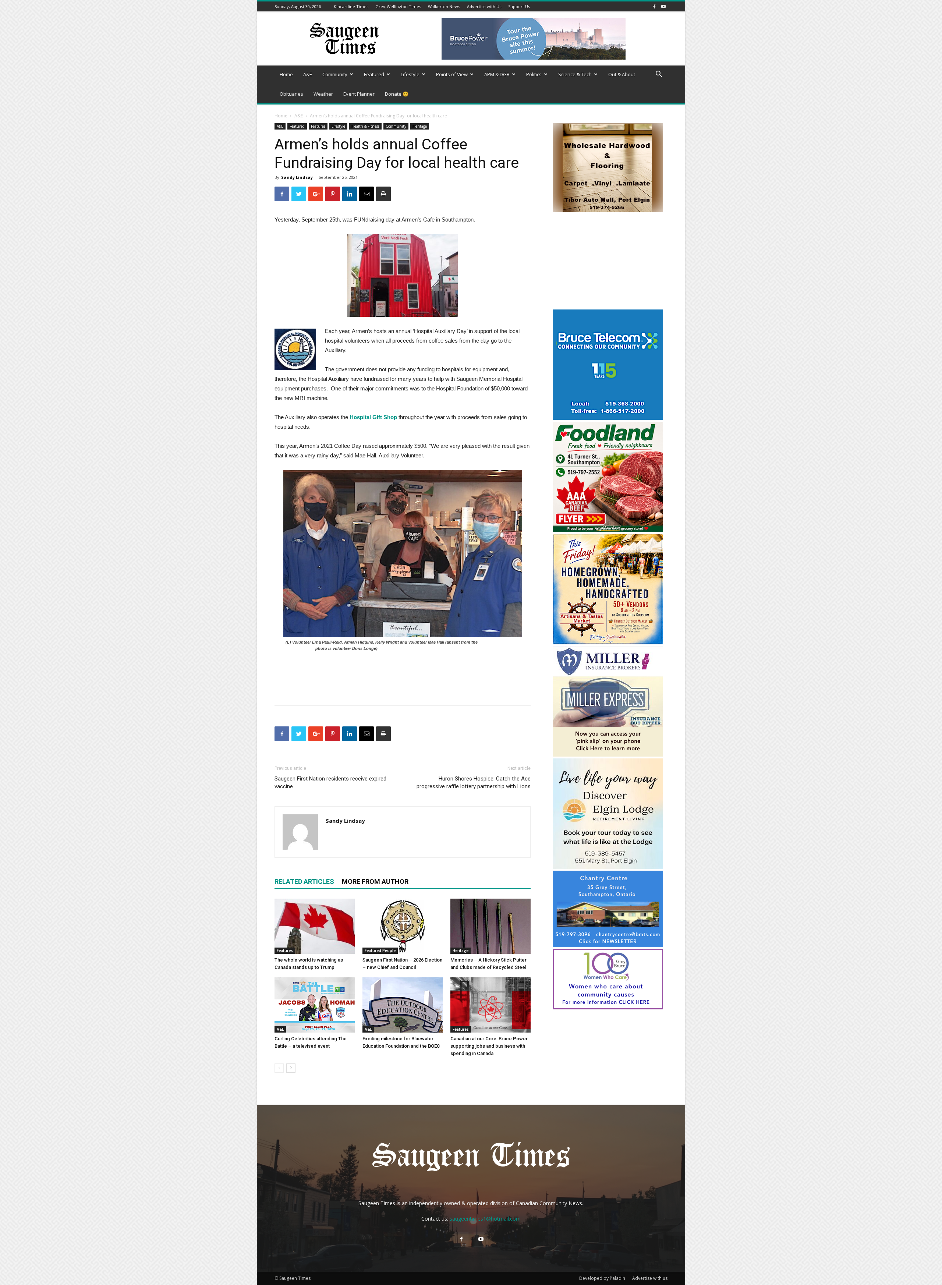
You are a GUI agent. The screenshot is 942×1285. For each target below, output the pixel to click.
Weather (323, 94)
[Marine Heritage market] (608, 642)
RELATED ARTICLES (304, 881)
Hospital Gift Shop (373, 417)
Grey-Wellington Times (398, 6)
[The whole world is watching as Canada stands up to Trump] (315, 926)
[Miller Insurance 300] (608, 754)
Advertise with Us (484, 6)
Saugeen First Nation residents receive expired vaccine (330, 782)
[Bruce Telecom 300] (608, 417)
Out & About (621, 74)
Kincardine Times (351, 6)
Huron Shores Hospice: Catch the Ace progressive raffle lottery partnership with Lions (474, 782)
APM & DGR (497, 74)
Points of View (452, 74)
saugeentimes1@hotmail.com (485, 1218)
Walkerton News (444, 6)
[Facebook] (654, 6)
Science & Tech (575, 74)
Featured (374, 74)
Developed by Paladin (602, 1278)
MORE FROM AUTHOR (375, 881)
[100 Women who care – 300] (608, 1007)
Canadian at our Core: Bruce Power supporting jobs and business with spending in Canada (489, 1046)
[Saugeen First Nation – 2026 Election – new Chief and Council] (402, 926)
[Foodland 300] (608, 530)
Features (318, 126)
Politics (534, 74)
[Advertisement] (608, 262)
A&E (307, 74)
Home (286, 74)
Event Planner (359, 94)
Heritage (419, 126)
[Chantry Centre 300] (608, 945)
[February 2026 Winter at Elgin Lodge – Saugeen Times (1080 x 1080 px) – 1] (608, 866)
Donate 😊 (396, 94)
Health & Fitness (365, 126)
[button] (658, 74)
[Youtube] (663, 6)
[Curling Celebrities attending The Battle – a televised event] (315, 1005)
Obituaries (291, 94)
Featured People (380, 950)
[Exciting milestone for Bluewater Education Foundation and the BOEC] (402, 1005)
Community (334, 74)
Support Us (519, 6)
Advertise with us (649, 1278)
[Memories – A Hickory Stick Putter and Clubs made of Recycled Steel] (490, 926)
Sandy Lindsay (297, 177)
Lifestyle (410, 74)
